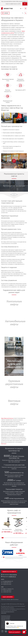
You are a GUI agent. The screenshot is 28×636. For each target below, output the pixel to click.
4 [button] (6, 557)
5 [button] (8, 557)
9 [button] (14, 557)
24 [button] (17, 558)
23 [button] (15, 558)
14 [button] (22, 557)
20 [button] (10, 558)
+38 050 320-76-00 (7, 592)
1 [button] (2, 557)
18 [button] (7, 558)
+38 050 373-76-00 (7, 584)
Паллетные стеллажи (5, 616)
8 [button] (13, 557)
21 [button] (12, 558)
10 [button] (16, 557)
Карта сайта (3, 613)
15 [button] (24, 557)
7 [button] (11, 557)
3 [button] (5, 557)
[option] (14, 118)
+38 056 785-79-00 (7, 582)
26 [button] (20, 558)
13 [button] (21, 557)
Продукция (3, 443)
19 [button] (9, 558)
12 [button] (19, 557)
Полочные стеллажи (5, 618)
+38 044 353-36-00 (7, 590)
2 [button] (3, 557)
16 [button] (25, 557)
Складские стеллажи (5, 617)
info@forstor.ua (12, 576)
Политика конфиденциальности (7, 611)
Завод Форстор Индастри (7, 418)
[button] (1, 117)
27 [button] (21, 558)
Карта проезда (13, 574)
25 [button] (18, 558)
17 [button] (6, 558)
